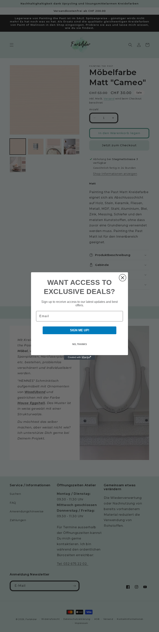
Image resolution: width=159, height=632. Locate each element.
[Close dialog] (122, 277)
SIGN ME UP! (79, 330)
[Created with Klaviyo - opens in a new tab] (79, 357)
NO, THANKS (79, 344)
